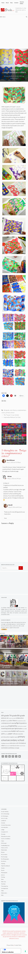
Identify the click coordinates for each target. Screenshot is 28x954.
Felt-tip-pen (4, 843)
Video (2, 890)
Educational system (5, 836)
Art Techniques (4, 816)
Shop (11, 2)
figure (18, 723)
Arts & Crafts (4, 818)
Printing (3, 877)
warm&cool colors (15, 745)
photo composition (19, 733)
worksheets (4, 748)
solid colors (12, 743)
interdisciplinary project (21, 726)
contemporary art (6, 723)
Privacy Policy (10, 945)
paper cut (11, 734)
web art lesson (22, 745)
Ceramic (3, 823)
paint (3, 734)
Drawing (3, 834)
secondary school (15, 740)
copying (13, 723)
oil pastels (21, 731)
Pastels (3, 868)
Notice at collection (8, 952)
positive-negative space (11, 737)
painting (6, 733)
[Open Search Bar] (27, 16)
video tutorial (7, 745)
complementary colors (21, 720)
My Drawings (4, 856)
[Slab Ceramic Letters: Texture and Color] (14, 685)
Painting (21, 76)
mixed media (7, 731)
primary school (10, 412)
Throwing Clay (4, 886)
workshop (11, 748)
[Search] (21, 568)
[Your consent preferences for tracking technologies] (25, 951)
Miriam (9, 476)
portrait (3, 737)
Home (3, 2)
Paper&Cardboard (5, 865)
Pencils (2, 870)
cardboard (3, 820)
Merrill (10, 505)
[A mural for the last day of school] (14, 669)
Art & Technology (5, 813)
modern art (15, 731)
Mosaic (3, 852)
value (3, 745)
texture (23, 743)
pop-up (2, 875)
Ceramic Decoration (6, 825)
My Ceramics (4, 854)
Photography (4, 872)
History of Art (4, 847)
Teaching (3, 884)
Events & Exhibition (5, 838)
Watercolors (14, 78)
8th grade (21, 715)
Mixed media (4, 850)
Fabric (2, 841)
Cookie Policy (17, 945)
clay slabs (13, 718)
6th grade (6, 410)
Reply (3, 475)
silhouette (7, 743)
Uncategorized (4, 888)
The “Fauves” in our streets (11, 415)
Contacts (16, 2)
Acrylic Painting (4, 811)
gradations (24, 723)
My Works (3, 861)
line (23, 728)
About (7, 2)
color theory (13, 410)
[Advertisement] (14, 34)
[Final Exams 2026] (14, 647)
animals (10, 718)
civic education (4, 827)
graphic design (4, 726)
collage (7, 720)
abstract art (4, 718)
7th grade (13, 715)
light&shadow (18, 728)
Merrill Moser (11, 460)
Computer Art (4, 832)
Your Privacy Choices (12, 949)
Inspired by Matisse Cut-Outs (12, 417)
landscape (11, 728)
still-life (18, 743)
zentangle (16, 748)
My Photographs (5, 859)
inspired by (12, 726)
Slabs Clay (3, 881)
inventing (4, 728)
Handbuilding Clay (5, 845)
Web (2, 895)
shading (3, 743)
